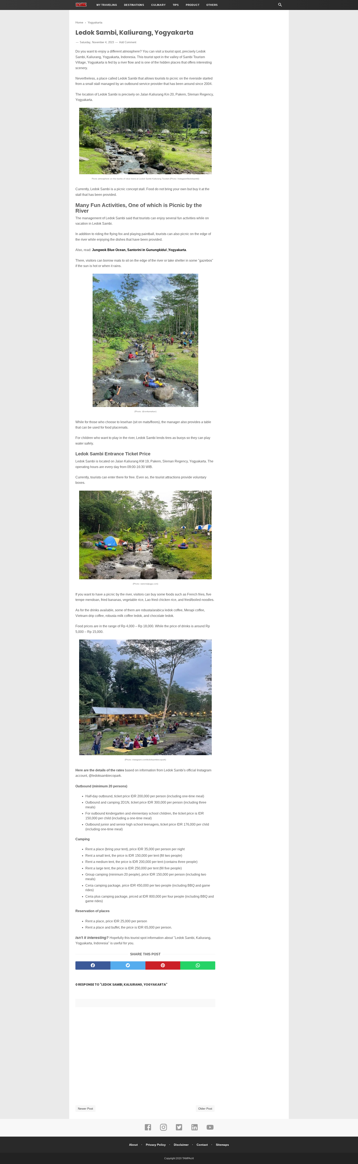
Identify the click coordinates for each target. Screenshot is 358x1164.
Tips (176, 5)
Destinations (134, 5)
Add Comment (127, 42)
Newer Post (85, 1108)
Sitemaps (222, 1144)
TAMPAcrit (188, 1158)
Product (193, 5)
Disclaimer (181, 1144)
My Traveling (107, 5)
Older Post (205, 1108)
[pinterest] (162, 965)
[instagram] (163, 1130)
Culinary (158, 5)
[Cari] (280, 6)
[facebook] (92, 965)
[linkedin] (194, 1130)
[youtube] (210, 1130)
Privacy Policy (156, 1144)
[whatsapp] (197, 965)
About (133, 1144)
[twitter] (127, 965)
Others (212, 5)
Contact (202, 1144)
